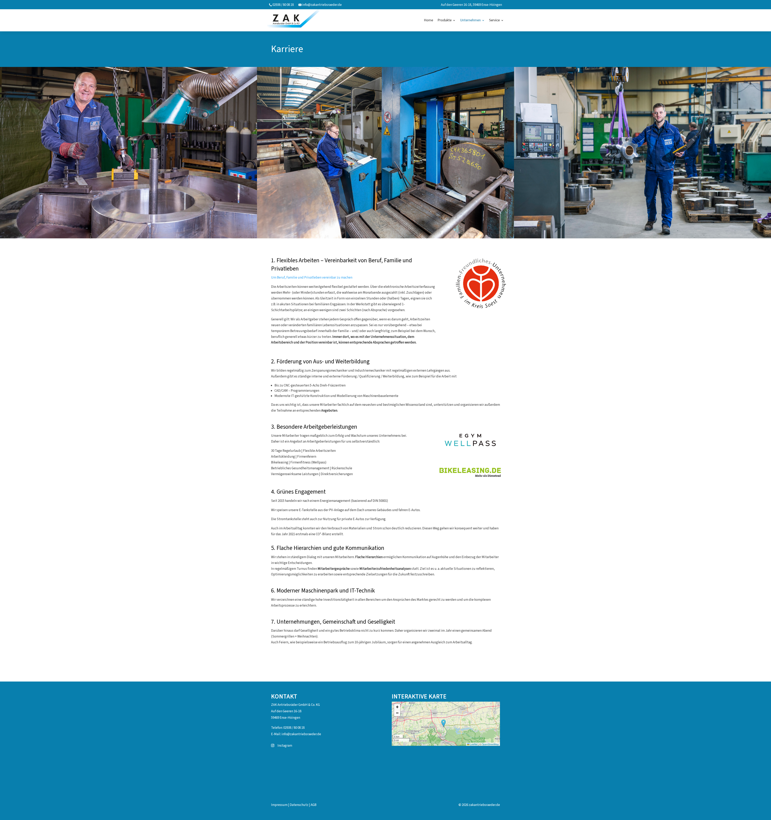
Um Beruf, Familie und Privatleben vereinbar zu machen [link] (311, 277)
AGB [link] (313, 805)
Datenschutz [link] (299, 805)
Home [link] (428, 20)
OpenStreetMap (490, 744)
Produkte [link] (445, 20)
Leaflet (473, 744)
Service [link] (494, 20)
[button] (443, 723)
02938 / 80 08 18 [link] (283, 4)
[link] (296, 20)
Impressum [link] (279, 805)
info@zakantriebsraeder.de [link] (322, 4)
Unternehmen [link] (470, 20)
